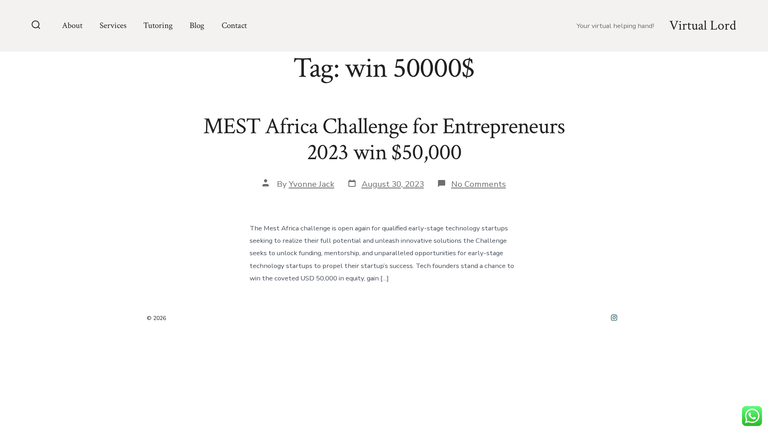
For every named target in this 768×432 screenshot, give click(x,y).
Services (113, 25)
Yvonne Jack (311, 184)
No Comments (478, 184)
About (72, 25)
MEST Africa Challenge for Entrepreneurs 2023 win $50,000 (384, 139)
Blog (197, 25)
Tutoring (158, 25)
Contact (234, 25)
